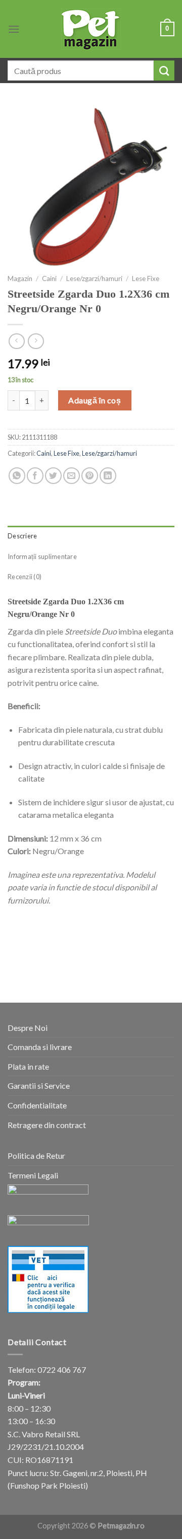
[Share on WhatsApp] (17, 475)
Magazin (20, 278)
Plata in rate (28, 1066)
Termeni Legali (33, 1175)
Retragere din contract (47, 1125)
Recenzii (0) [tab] (24, 577)
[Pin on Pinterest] (89, 475)
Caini (49, 278)
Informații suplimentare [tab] (42, 556)
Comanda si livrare (40, 1047)
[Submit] (164, 70)
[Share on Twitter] (53, 475)
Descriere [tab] (22, 536)
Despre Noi (28, 1027)
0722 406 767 (61, 1369)
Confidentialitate (37, 1105)
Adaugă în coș (94, 400)
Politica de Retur (36, 1155)
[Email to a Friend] (71, 475)
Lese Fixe (145, 278)
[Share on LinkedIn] (108, 475)
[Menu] (14, 29)
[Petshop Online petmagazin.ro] (91, 29)
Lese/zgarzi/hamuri (94, 278)
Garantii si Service (39, 1085)
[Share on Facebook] (35, 475)
